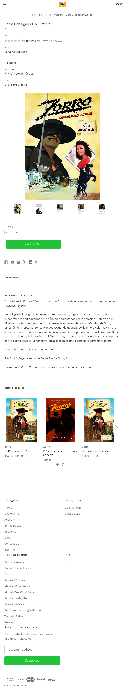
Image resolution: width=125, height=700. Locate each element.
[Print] (18, 262)
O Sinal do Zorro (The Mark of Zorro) (60, 453)
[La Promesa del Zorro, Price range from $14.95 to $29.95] (21, 420)
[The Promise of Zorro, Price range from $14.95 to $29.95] (99, 420)
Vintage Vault (74, 513)
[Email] (12, 262)
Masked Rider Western (18, 586)
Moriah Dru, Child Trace (19, 592)
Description (11, 277)
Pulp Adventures (15, 562)
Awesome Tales (14, 604)
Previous (6, 206)
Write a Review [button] (52, 41)
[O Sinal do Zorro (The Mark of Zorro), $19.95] (60, 420)
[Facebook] (6, 262)
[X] (24, 262)
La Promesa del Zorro (18, 451)
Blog (7, 537)
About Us (10, 531)
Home (8, 507)
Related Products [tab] (14, 387)
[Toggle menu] (4, 4)
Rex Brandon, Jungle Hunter (22, 610)
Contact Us (11, 543)
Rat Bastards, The (15, 598)
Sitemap (10, 549)
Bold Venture (73, 507)
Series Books (12, 525)
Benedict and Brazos (18, 568)
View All (9, 622)
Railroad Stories (14, 580)
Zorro (7, 574)
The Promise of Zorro (95, 451)
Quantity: (9, 226)
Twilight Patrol (14, 616)
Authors (9, 519)
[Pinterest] (37, 262)
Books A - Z (11, 513)
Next (118, 206)
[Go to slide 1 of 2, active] (57, 464)
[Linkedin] (30, 262)
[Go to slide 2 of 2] (63, 464)
